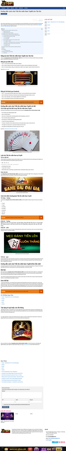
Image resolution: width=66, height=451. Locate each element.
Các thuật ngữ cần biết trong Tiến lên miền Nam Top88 (12, 35)
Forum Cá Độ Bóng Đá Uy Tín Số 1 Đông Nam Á (9, 371)
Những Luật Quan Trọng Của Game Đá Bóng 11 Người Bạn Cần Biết (12, 376)
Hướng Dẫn (21, 8)
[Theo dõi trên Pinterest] (60, 442)
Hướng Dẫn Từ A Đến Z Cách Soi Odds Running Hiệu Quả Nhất (12, 378)
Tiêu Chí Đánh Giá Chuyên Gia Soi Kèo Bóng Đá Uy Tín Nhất (11, 380)
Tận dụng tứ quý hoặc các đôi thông (7, 51)
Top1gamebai (14, 429)
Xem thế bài (4, 49)
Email (17, 399)
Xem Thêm (5, 52)
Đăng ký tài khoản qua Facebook (8, 32)
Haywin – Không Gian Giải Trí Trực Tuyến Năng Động (10, 362)
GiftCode (26, 8)
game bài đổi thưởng (26, 344)
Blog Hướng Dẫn (4, 13)
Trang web (31, 399)
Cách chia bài (7, 38)
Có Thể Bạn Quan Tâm (7, 50)
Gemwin (3, 303)
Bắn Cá (8, 8)
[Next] (43, 418)
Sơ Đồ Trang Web (48, 440)
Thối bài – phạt (7, 45)
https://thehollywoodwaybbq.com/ (54, 438)
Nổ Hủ (16, 8)
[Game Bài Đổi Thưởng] (7, 3)
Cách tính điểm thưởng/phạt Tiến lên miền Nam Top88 (11, 39)
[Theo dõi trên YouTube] (64, 442)
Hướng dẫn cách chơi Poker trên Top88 (10, 128)
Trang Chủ (3, 8)
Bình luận (3, 391)
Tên (3, 399)
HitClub (3, 300)
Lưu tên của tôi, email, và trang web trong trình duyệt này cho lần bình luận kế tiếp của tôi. (17, 404)
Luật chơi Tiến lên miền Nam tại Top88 (9, 36)
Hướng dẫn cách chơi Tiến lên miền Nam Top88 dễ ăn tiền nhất (11, 46)
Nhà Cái (12, 8)
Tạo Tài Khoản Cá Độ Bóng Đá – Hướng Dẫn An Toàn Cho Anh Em (12, 381)
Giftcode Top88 (6, 69)
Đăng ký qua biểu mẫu (7, 31)
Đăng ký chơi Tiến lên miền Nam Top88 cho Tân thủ (9, 30)
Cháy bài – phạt (7, 44)
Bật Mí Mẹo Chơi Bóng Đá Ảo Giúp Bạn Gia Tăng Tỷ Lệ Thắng (12, 375)
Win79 (3, 302)
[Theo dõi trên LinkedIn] (62, 442)
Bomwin (3, 298)
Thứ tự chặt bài (7, 37)
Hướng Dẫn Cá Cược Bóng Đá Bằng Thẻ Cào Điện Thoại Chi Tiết (12, 373)
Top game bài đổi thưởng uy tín (25, 23)
